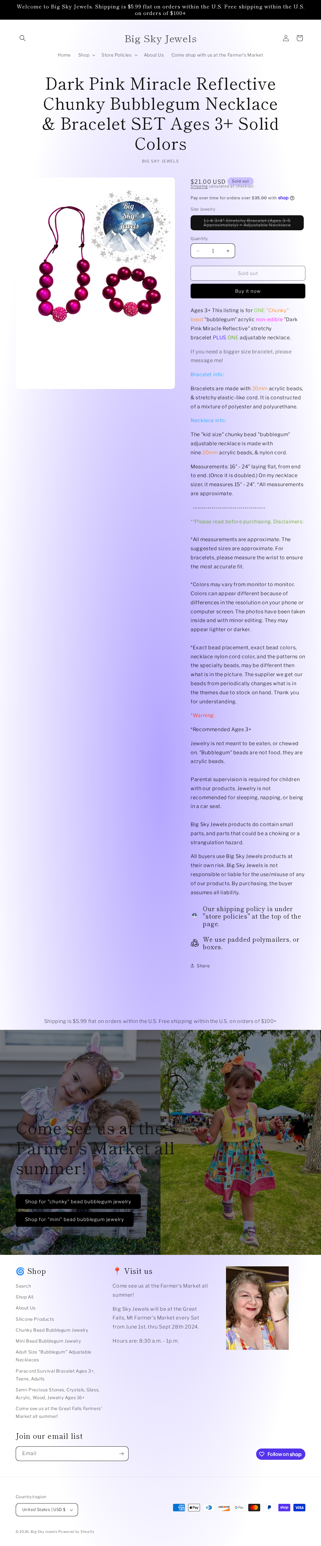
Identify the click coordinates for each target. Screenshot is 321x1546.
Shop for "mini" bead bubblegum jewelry (74, 1219)
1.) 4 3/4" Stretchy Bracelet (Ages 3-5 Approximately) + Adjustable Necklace (253, 224)
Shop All (25, 1296)
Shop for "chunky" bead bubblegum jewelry (78, 1201)
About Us (26, 1307)
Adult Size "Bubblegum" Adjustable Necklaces (54, 1355)
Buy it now (248, 291)
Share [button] (203, 965)
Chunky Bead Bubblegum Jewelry (52, 1330)
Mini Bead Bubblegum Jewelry (48, 1341)
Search (23, 1286)
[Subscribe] (121, 1453)
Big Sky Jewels (45, 1531)
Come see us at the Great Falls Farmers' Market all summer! (59, 1412)
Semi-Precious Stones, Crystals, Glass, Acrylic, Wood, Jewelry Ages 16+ (58, 1393)
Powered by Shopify (76, 1531)
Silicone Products (35, 1319)
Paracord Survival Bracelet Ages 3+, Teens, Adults (55, 1374)
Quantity (199, 238)
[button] (22, 38)
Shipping (199, 186)
